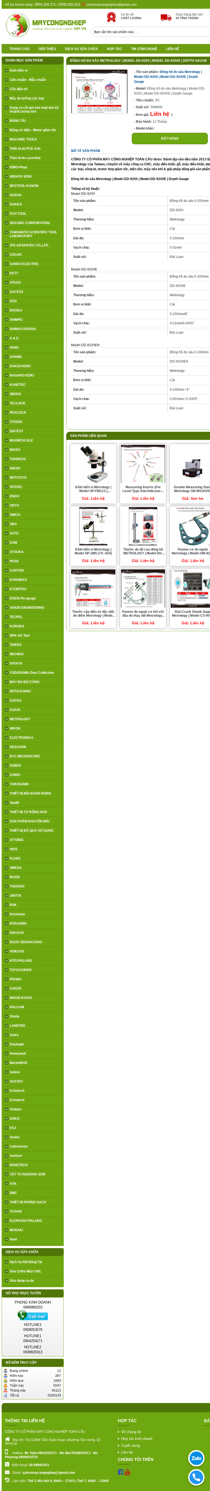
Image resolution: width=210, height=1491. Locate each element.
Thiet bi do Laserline (25, 158)
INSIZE (15, 877)
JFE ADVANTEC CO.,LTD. (29, 245)
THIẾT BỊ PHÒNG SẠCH (28, 1202)
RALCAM (17, 1007)
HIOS (14, 849)
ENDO (14, 496)
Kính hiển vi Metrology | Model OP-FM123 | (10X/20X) (93, 491)
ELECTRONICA (21, 738)
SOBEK (15, 765)
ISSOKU (16, 310)
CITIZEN (16, 422)
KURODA (17, 626)
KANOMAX (18, 580)
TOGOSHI (17, 886)
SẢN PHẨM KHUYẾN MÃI (29, 821)
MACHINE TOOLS (23, 139)
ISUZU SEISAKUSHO (26, 942)
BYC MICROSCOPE (25, 756)
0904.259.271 (44, 4)
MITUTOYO (18, 478)
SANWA (16, 357)
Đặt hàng (170, 138)
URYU (14, 505)
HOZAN (15, 195)
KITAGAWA (18, 923)
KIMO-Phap (18, 167)
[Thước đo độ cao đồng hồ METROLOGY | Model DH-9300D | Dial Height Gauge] (143, 545)
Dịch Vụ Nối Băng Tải (26, 1262)
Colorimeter (19, 1146)
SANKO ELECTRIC (24, 264)
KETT (14, 273)
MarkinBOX (18, 1063)
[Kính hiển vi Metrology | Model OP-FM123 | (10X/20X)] (93, 483)
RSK (13, 905)
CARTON (17, 570)
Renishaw (17, 914)
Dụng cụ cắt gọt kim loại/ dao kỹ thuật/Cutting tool (34, 109)
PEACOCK (18, 412)
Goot (13, 1239)
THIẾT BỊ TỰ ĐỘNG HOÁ (28, 812)
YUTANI (16, 1211)
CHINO (15, 775)
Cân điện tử (19, 89)
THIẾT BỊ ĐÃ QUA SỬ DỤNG (31, 831)
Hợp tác (114, 49)
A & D (14, 338)
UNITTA (15, 896)
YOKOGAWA (19, 784)
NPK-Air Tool (20, 635)
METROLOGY (20, 719)
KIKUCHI (17, 933)
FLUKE (15, 858)
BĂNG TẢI (17, 121)
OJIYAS (15, 700)
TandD (14, 803)
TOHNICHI (17, 459)
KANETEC (18, 385)
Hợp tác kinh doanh (136, 1439)
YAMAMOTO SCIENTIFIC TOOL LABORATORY (33, 234)
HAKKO (16, 204)
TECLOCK (17, 403)
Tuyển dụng (130, 1445)
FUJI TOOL (18, 214)
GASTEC (16, 1081)
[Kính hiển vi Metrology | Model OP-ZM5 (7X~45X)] (93, 545)
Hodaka (16, 1109)
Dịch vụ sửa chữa (81, 49)
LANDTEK (17, 1026)
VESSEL (16, 487)
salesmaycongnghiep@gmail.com (111, 5)
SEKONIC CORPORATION (30, 223)
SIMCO (15, 515)
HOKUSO (17, 951)
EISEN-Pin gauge (23, 598)
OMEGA (16, 868)
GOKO (14, 1119)
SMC (13, 1193)
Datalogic (17, 1044)
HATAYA (16, 663)
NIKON (15, 728)
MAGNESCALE (21, 440)
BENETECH (19, 1165)
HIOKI (14, 347)
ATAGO (15, 282)
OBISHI (15, 394)
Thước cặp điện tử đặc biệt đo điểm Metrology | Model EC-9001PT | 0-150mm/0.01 (93, 615)
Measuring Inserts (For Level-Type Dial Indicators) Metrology (143, 491)
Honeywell (18, 1053)
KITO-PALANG (21, 961)
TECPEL (16, 617)
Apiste (15, 1072)
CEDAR (16, 255)
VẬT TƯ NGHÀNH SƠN (27, 1174)
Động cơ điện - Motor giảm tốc (33, 130)
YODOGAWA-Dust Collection (32, 673)
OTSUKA (17, 552)
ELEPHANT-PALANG (26, 1221)
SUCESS (16, 292)
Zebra (14, 1035)
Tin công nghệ (144, 49)
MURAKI (16, 1230)
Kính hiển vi (19, 70)
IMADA (15, 450)
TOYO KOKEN (20, 970)
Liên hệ (172, 49)
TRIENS (16, 645)
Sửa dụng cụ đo (22, 1281)
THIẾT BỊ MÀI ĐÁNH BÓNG (30, 793)
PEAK (14, 561)
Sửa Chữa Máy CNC (25, 1271)
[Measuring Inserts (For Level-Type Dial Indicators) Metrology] (143, 483)
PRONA (16, 979)
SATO (14, 533)
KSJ (13, 1128)
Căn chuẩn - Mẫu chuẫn (28, 80)
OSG (13, 301)
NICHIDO (17, 654)
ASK (13, 1184)
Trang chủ (20, 49)
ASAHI (15, 710)
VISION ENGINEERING (27, 608)
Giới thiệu (47, 49)
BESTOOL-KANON (24, 186)
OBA (13, 524)
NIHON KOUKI (21, 998)
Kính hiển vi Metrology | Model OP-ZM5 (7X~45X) (93, 551)
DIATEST (16, 431)
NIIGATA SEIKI (21, 176)
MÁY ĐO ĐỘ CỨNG (24, 682)
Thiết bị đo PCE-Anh (25, 149)
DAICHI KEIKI (20, 366)
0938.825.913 (69, 4)
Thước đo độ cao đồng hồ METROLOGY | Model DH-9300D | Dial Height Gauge (143, 553)
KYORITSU (18, 589)
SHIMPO (16, 320)
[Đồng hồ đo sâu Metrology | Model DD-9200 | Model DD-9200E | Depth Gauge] (99, 112)
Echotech (17, 1091)
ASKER (15, 988)
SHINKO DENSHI (23, 329)
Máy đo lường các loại (27, 98)
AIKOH (15, 468)
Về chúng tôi (131, 1432)
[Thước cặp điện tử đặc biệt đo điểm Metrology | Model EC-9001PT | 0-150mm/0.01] (93, 607)
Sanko (14, 1137)
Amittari (16, 1156)
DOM (13, 543)
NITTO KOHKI (20, 691)
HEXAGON (18, 747)
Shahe (14, 1016)
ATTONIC (17, 840)
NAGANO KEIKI (22, 375)
